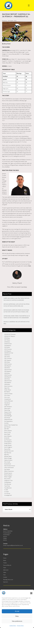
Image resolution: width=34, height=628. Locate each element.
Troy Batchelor (8, 488)
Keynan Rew (7, 449)
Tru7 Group (7, 493)
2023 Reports (7, 371)
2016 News (7, 338)
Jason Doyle (7, 434)
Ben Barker (7, 391)
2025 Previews (8, 380)
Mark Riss (6, 454)
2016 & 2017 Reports (9, 336)
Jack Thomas (7, 427)
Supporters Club (8, 480)
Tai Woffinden (7, 482)
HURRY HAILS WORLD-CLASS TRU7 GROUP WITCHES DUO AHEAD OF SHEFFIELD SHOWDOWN (16, 299)
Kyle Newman (7, 452)
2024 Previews (8, 375)
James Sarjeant (8, 430)
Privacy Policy (20, 625)
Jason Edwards (8, 436)
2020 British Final (8, 353)
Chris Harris (7, 395)
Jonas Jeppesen (8, 441)
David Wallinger (8, 415)
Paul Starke (7, 469)
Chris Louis (7, 397)
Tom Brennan (7, 484)
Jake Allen (6, 428)
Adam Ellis (6, 388)
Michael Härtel (8, 456)
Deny (17, 616)
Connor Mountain (8, 401)
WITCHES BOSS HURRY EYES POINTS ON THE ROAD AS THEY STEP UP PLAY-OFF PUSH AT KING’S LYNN (16, 311)
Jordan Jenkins (7, 443)
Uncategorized (8, 495)
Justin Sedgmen (8, 447)
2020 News (7, 355)
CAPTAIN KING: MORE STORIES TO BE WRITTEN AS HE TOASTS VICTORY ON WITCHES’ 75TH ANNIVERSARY (17, 316)
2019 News (7, 347)
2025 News (7, 379)
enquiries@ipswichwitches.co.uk (15, 545)
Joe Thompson (7, 440)
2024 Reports (7, 377)
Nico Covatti (7, 462)
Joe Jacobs (6, 438)
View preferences (17, 621)
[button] (31, 593)
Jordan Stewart (8, 445)
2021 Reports (7, 360)
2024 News (7, 373)
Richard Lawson (8, 473)
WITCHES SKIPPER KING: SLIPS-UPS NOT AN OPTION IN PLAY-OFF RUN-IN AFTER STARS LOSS (16, 305)
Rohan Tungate (8, 477)
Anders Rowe (7, 390)
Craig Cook (7, 404)
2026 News (7, 384)
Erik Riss (6, 423)
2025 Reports (7, 382)
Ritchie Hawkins (8, 475)
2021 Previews (8, 358)
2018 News (7, 342)
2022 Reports (7, 366)
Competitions (7, 399)
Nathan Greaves (8, 460)
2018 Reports (7, 345)
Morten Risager (8, 458)
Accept (17, 611)
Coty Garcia (7, 403)
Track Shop (7, 486)
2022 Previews (8, 364)
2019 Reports (7, 351)
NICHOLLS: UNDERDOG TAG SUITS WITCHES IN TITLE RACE (17, 322)
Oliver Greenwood (9, 467)
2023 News (7, 367)
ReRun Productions (9, 471)
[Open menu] (28, 5)
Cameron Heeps (8, 393)
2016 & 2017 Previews (10, 334)
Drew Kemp (7, 417)
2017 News (7, 340)
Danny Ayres (7, 408)
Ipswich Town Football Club (10, 425)
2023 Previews (8, 369)
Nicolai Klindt (7, 464)
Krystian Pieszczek (9, 451)
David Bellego (7, 414)
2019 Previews (8, 349)
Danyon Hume (7, 412)
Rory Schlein (7, 478)
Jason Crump (7, 432)
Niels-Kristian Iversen (9, 465)
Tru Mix (6, 489)
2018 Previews (8, 343)
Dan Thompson (8, 406)
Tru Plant (6, 491)
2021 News (7, 356)
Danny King (7, 410)
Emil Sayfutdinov (8, 421)
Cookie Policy (13, 625)
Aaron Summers (8, 386)
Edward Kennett (8, 419)
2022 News (7, 362)
